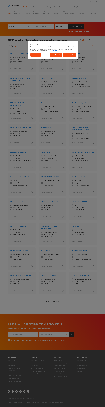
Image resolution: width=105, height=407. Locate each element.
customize (35, 55)
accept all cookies (69, 55)
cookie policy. (54, 50)
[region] (53, 50)
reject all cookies (56, 55)
